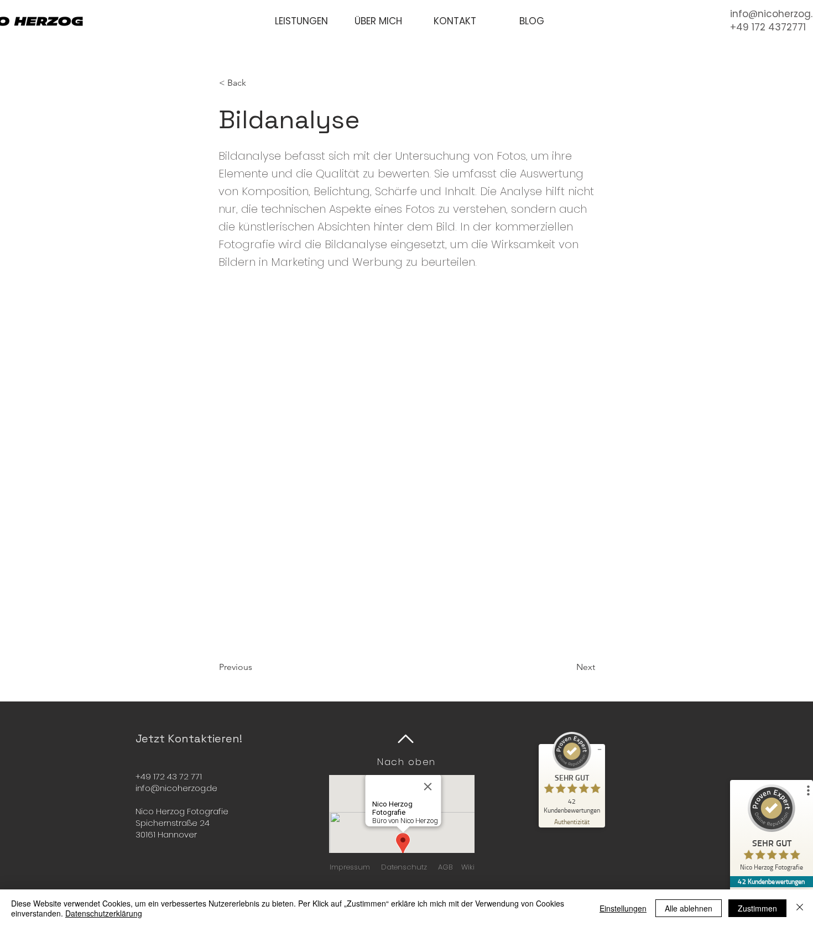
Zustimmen (757, 908)
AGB (445, 867)
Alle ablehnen (688, 908)
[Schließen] (799, 908)
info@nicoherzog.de (176, 788)
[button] (301, 21)
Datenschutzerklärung (103, 913)
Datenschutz (404, 867)
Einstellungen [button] (623, 908)
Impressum (350, 867)
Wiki (468, 867)
